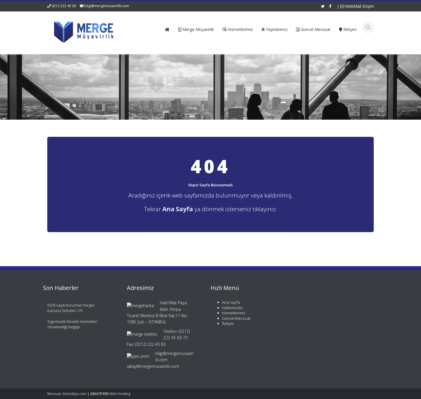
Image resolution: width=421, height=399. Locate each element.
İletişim (228, 323)
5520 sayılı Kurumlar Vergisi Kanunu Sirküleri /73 (71, 308)
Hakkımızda (232, 307)
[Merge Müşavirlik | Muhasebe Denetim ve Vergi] (85, 31)
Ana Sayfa (231, 302)
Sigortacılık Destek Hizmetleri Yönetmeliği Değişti (72, 324)
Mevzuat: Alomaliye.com (66, 393)
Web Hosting (119, 393)
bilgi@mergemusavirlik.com (106, 5)
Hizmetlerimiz (233, 312)
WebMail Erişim (359, 6)
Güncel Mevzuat (236, 318)
